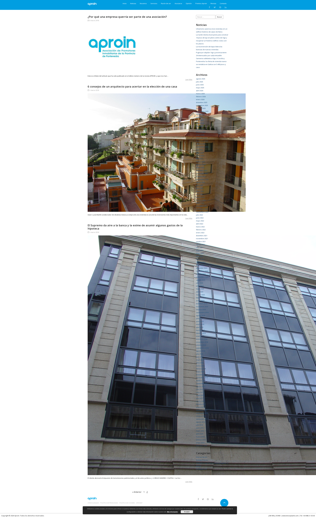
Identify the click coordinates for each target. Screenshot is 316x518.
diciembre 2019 (201, 304)
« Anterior (136, 492)
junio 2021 (200, 250)
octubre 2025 (201, 108)
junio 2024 (200, 153)
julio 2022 (199, 215)
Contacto (223, 3)
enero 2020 (200, 301)
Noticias (133, 3)
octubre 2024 (201, 144)
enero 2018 (200, 372)
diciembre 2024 (201, 138)
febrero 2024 (201, 164)
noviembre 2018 (202, 342)
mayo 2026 (200, 88)
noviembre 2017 (202, 377)
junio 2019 (200, 321)
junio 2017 (200, 392)
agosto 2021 (200, 244)
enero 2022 (200, 233)
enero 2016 (200, 443)
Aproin (16, 516)
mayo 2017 (200, 395)
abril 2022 (199, 224)
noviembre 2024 (202, 141)
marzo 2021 (200, 259)
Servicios (153, 3)
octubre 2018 (201, 345)
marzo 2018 (200, 366)
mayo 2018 (200, 360)
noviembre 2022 (202, 209)
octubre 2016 (201, 416)
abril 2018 (199, 363)
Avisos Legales (93, 503)
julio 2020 (199, 283)
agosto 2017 (200, 386)
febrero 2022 (201, 230)
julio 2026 (199, 82)
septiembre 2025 (202, 111)
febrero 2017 (201, 404)
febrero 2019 (201, 333)
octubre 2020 (201, 274)
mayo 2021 (200, 253)
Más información (172, 512)
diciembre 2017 (201, 375)
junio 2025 (200, 120)
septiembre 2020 (202, 277)
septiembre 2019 (202, 312)
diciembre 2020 (201, 268)
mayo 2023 (200, 191)
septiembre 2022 (202, 212)
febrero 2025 (201, 132)
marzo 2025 (200, 129)
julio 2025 (199, 117)
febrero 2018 (201, 369)
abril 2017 (199, 398)
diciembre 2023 (201, 170)
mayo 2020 (200, 289)
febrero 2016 (201, 440)
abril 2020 (199, 292)
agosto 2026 (200, 79)
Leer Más (188, 79)
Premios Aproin (201, 3)
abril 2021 (199, 256)
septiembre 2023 (202, 179)
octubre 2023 (201, 176)
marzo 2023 (200, 197)
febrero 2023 (201, 200)
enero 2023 (200, 203)
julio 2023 (199, 185)
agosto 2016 (200, 422)
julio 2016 (199, 425)
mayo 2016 (200, 431)
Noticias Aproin (201, 457)
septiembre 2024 (202, 147)
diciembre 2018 (201, 339)
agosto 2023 (200, 182)
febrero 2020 (201, 298)
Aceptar (187, 512)
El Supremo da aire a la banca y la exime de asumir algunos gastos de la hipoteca (135, 226)
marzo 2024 (200, 162)
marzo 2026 (200, 93)
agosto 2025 (200, 114)
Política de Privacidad (109, 503)
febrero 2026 (201, 96)
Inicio (125, 3)
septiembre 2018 (202, 348)
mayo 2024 (200, 156)
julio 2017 (199, 389)
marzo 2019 (200, 330)
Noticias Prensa (202, 460)
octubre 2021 (201, 241)
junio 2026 (200, 85)
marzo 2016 (200, 437)
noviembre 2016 (202, 413)
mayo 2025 (200, 123)
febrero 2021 (201, 262)
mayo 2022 (200, 221)
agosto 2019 (200, 315)
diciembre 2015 (201, 446)
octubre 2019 (201, 309)
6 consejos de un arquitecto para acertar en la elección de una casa (132, 86)
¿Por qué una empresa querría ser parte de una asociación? (127, 16)
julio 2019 (199, 318)
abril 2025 (199, 126)
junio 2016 (200, 428)
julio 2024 (199, 150)
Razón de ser (166, 3)
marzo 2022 (200, 227)
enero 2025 (200, 135)
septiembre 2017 (202, 383)
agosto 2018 (200, 351)
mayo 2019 (200, 324)
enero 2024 (200, 167)
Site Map (139, 503)
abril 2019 (199, 327)
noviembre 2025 (202, 105)
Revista (213, 3)
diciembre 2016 (201, 410)
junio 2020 (200, 286)
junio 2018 (200, 357)
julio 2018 (199, 354)
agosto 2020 (200, 280)
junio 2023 (200, 188)
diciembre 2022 (201, 206)
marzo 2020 (200, 295)
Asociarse (178, 3)
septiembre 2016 (202, 419)
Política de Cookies (127, 503)
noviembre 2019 (202, 306)
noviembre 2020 (202, 271)
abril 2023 (199, 194)
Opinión (189, 3)
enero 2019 (200, 336)
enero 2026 (200, 99)
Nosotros (143, 3)
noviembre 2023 (202, 173)
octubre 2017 (201, 380)
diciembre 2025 (201, 102)
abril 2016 (199, 434)
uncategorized (201, 469)
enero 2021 (200, 265)
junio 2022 (200, 218)
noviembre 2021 (202, 238)
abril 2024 (199, 159)
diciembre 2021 (201, 235)
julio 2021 (199, 247)
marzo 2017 (200, 401)
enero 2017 (200, 407)
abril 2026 (199, 90)
